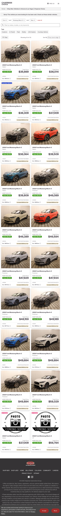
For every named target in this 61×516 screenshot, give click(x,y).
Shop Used (14, 470)
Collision (38, 470)
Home (3, 9)
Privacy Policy (27, 473)
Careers (55, 470)
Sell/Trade (29, 470)
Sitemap (36, 473)
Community (47, 470)
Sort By (45, 37)
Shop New (6, 470)
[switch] (58, 3)
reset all (39, 20)
